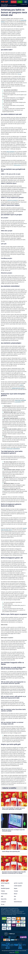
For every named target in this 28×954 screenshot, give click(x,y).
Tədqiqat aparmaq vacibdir (17, 388)
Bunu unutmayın (10, 151)
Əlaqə (2, 885)
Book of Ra (3, 899)
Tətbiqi (3, 891)
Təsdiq (17, 952)
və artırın (21, 385)
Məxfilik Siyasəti (5, 888)
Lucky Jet (3, 901)
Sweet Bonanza (18, 901)
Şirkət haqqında (5, 883)
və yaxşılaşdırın (18, 401)
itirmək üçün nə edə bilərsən (13, 448)
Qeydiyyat (13, 2)
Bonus (15, 893)
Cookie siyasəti (18, 885)
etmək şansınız (17, 165)
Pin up (2, 904)
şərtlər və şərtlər (18, 883)
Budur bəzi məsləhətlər (20, 400)
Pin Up (19, 74)
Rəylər (15, 888)
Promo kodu (4, 893)
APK (2, 896)
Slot (15, 896)
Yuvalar (16, 891)
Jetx (15, 899)
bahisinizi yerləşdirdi (12, 200)
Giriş (20, 2)
